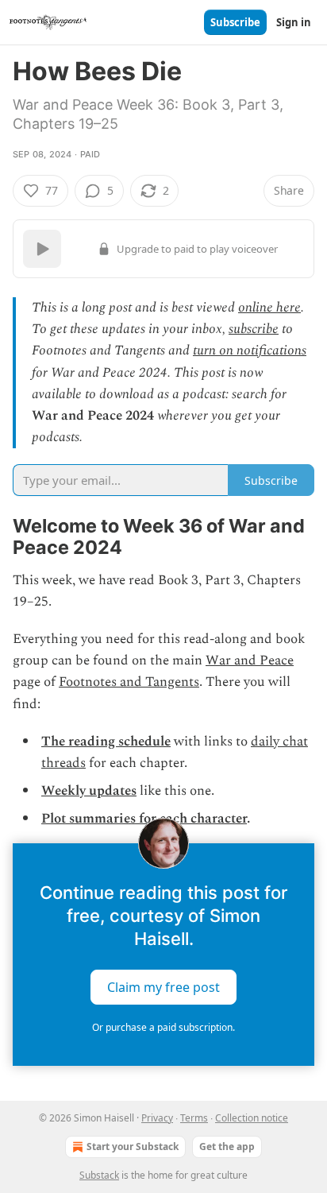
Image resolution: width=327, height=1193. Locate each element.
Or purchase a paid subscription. (163, 1027)
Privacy (157, 1118)
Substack (99, 1175)
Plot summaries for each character (144, 818)
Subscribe (235, 22)
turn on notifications (249, 350)
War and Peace (250, 660)
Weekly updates (89, 790)
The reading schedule (106, 741)
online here (269, 307)
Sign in (293, 22)
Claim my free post (163, 986)
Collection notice (251, 1118)
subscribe (254, 329)
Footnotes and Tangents (129, 682)
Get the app (227, 1146)
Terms (194, 1118)
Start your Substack (133, 1146)
